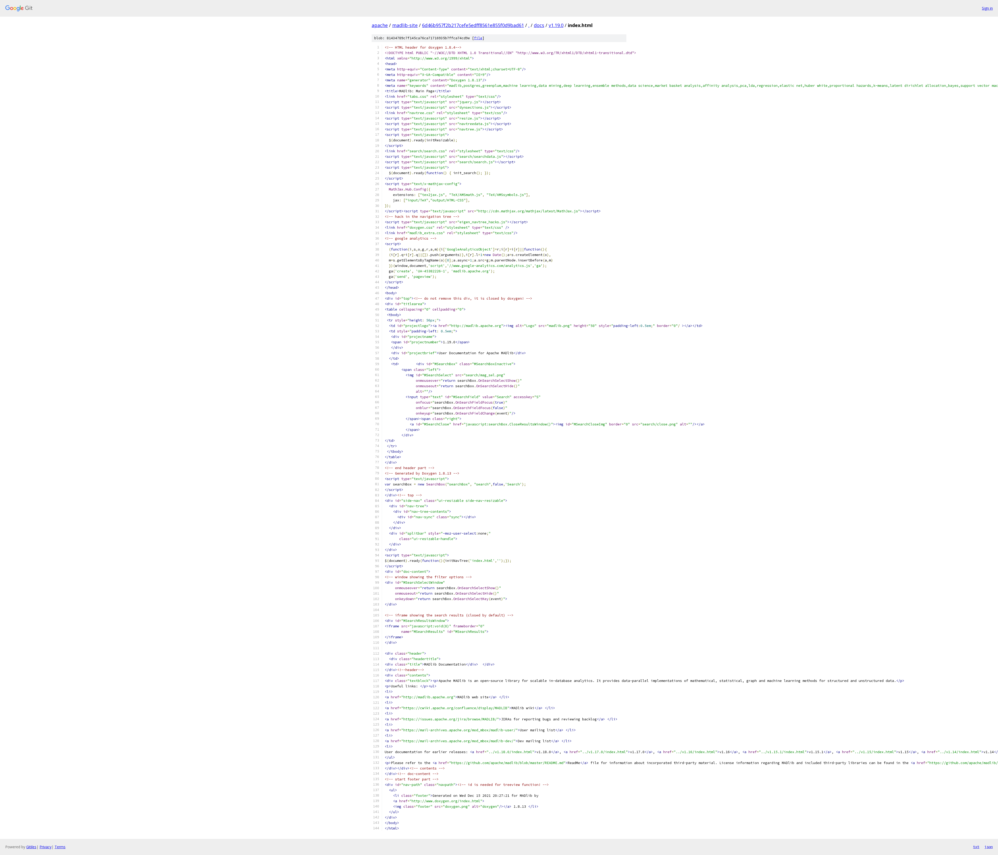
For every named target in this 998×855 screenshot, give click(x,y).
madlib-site (405, 25)
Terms (60, 846)
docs (539, 25)
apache (380, 25)
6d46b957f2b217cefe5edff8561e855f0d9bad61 (473, 25)
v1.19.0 (556, 25)
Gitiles (31, 846)
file (478, 38)
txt (976, 846)
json (988, 846)
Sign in (987, 8)
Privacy (45, 846)
